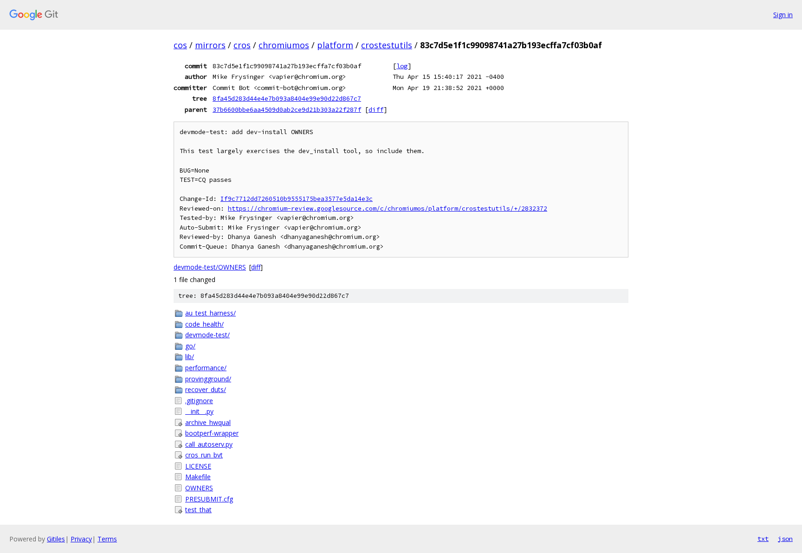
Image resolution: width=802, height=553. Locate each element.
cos (180, 45)
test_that (198, 509)
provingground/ (208, 378)
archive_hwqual (208, 422)
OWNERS (199, 487)
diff (376, 109)
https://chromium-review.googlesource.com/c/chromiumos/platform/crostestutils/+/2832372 (387, 208)
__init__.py (199, 411)
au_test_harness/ (210, 313)
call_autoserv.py (209, 444)
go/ (190, 345)
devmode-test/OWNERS (210, 267)
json (785, 538)
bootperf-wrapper (212, 433)
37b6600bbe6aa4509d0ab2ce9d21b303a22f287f (287, 109)
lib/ (189, 356)
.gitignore (199, 400)
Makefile (198, 476)
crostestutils (386, 45)
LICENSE (198, 466)
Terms (107, 538)
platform (335, 45)
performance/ (205, 367)
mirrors (210, 45)
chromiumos (284, 45)
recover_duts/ (205, 389)
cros (242, 45)
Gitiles (56, 538)
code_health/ (204, 324)
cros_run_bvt (204, 454)
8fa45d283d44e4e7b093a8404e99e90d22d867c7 (287, 98)
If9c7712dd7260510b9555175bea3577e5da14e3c (296, 199)
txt (763, 538)
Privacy (81, 538)
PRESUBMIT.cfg (209, 499)
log (401, 66)
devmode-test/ (207, 334)
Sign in (783, 14)
